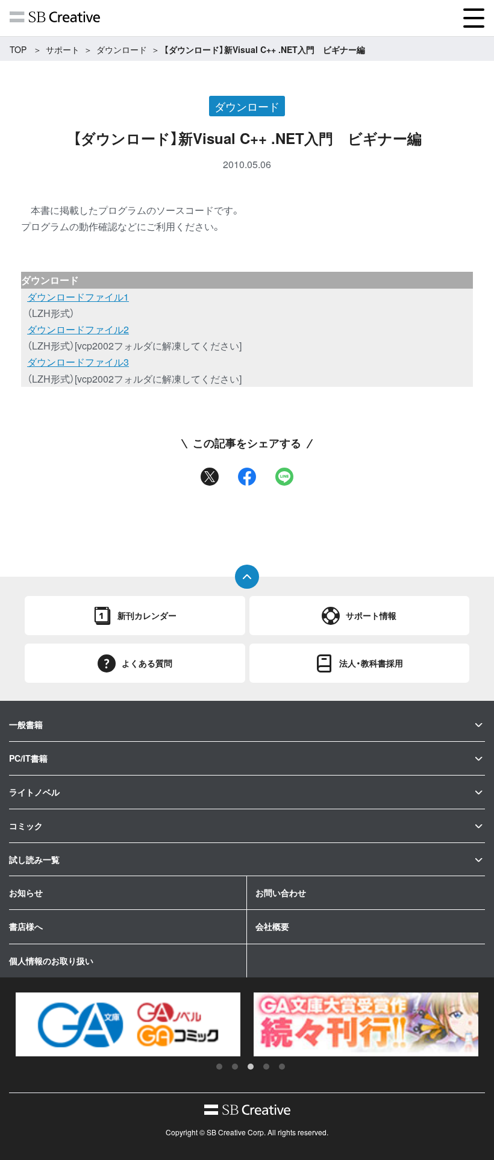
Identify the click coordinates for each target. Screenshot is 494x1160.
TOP (18, 49)
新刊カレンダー (147, 615)
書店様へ (26, 926)
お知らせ (26, 892)
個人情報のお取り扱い (51, 960)
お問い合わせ (280, 892)
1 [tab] (219, 1067)
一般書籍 (26, 724)
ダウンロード (121, 49)
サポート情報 (371, 615)
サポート (63, 49)
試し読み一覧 (34, 859)
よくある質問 (147, 663)
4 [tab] (266, 1067)
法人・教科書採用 (371, 663)
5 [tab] (282, 1067)
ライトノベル (34, 792)
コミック (26, 826)
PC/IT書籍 (28, 758)
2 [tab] (235, 1067)
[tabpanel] (128, 1024)
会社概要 (272, 926)
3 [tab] (251, 1067)
